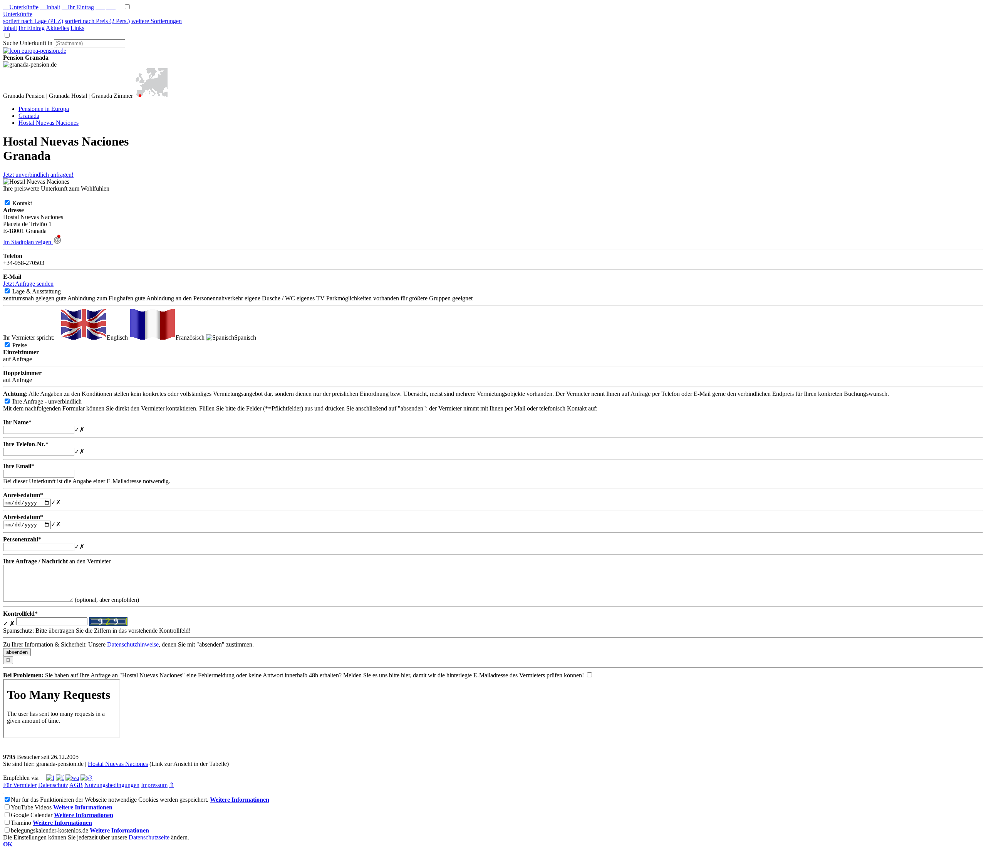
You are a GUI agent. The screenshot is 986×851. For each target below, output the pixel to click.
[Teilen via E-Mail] (86, 777)
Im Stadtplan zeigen (28, 242)
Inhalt (50, 7)
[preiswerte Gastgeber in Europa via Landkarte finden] (151, 95)
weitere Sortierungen (156, 21)
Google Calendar (31, 815)
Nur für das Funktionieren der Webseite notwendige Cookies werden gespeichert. (109, 799)
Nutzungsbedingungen (111, 785)
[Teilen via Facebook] (50, 777)
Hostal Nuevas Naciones (118, 764)
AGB (76, 785)
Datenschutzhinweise (133, 644)
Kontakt (28, 203)
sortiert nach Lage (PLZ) (33, 21)
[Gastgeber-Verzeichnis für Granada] (34, 50)
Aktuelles (57, 28)
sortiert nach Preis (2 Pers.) (97, 21)
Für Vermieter (20, 785)
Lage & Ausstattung (42, 291)
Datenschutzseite (149, 837)
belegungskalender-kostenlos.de (49, 830)
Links (77, 28)
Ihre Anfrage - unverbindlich (53, 401)
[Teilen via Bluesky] (60, 777)
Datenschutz (53, 785)
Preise (25, 345)
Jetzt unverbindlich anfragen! (38, 174)
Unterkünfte (21, 7)
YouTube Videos (31, 807)
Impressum (154, 785)
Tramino (21, 822)
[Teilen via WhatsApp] (72, 777)
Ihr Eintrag (78, 7)
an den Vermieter (57, 561)
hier (405, 675)
